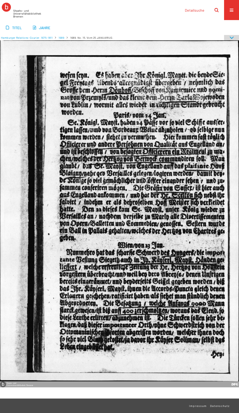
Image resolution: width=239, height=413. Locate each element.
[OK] (216, 10)
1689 (61, 37)
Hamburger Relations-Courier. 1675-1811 (27, 37)
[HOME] (21, 10)
